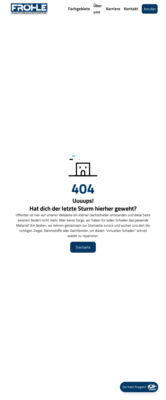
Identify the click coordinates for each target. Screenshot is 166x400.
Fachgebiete (79, 8)
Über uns (97, 8)
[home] (29, 8)
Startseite (83, 247)
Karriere (113, 8)
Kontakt (131, 8)
